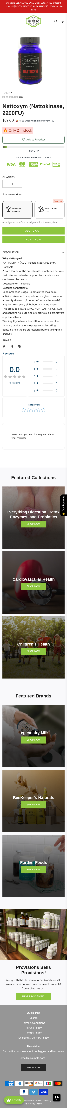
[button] (46, 361)
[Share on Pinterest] (19, 347)
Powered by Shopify (33, 1104)
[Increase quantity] (18, 183)
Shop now (33, 524)
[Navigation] (3, 21)
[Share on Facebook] (4, 347)
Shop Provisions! (33, 996)
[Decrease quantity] (6, 183)
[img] (10, 97)
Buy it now (33, 239)
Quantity (8, 177)
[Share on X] (11, 347)
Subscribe (33, 1067)
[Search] (55, 21)
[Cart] (63, 21)
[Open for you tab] (56, 1097)
